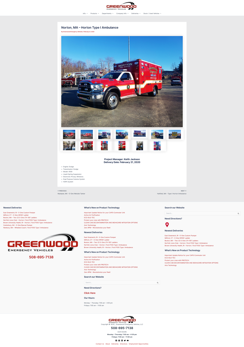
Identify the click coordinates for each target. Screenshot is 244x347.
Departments (106, 13)
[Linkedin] (122, 340)
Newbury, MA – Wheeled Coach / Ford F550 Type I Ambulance (25, 228)
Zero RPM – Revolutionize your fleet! (97, 228)
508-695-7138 (41, 257)
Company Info (121, 13)
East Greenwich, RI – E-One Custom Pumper (19, 213)
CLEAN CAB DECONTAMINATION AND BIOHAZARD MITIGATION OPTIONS (111, 223)
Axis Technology (90, 225)
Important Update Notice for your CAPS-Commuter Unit (104, 213)
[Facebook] (116, 340)
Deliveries (134, 13)
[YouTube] (128, 340)
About (108, 344)
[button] (87, 13)
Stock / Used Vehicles (151, 13)
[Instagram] (119, 340)
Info (84, 13)
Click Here (89, 293)
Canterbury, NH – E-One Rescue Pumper (17, 225)
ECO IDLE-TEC (89, 217)
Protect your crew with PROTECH (96, 220)
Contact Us (100, 344)
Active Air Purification (92, 215)
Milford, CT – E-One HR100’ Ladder (16, 215)
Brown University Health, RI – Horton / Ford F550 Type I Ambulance (27, 223)
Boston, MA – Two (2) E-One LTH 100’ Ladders (20, 217)
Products (94, 13)
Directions (123, 344)
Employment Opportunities (138, 344)
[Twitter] (125, 340)
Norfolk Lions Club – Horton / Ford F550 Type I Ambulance (24, 220)
